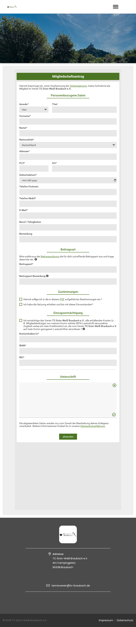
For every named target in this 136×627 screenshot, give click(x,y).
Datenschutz (125, 620)
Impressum (106, 620)
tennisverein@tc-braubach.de (71, 585)
